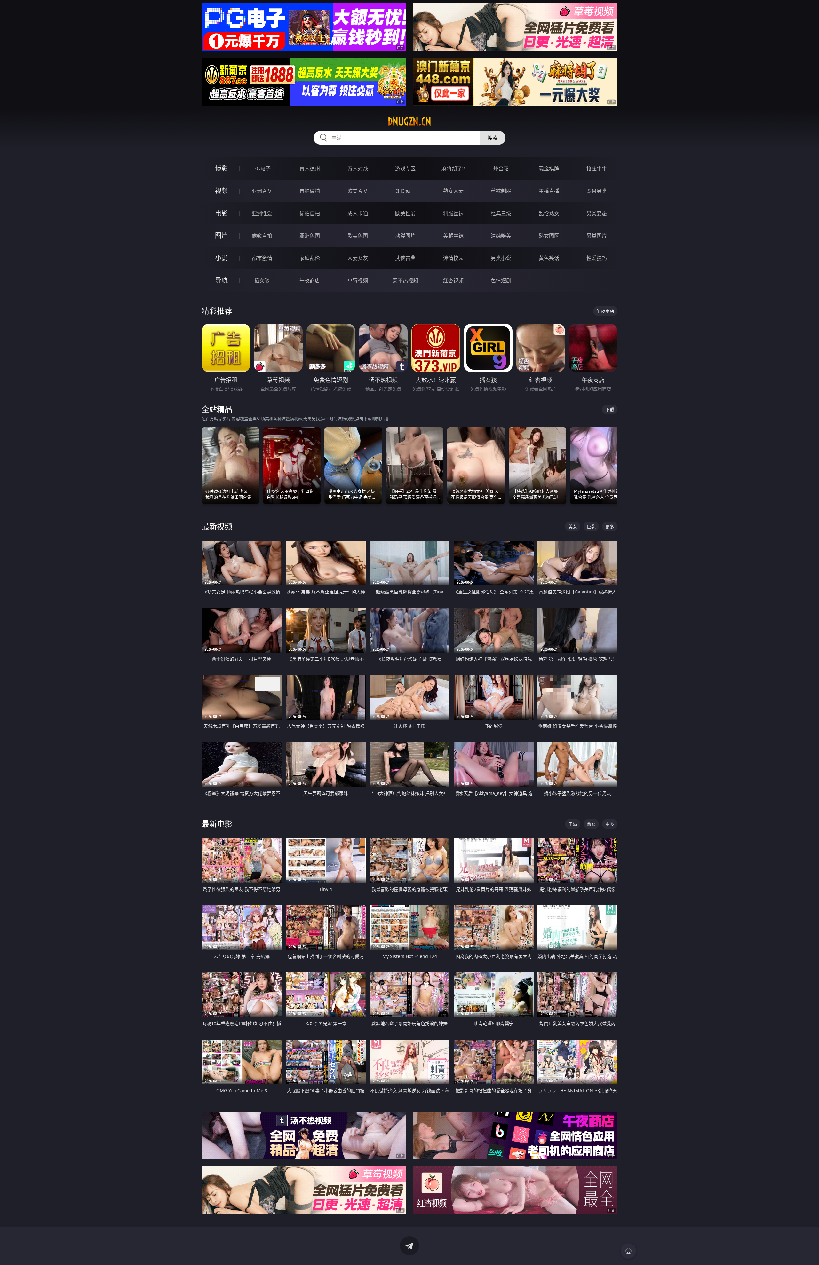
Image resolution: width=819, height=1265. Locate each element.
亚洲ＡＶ (262, 190)
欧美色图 (357, 235)
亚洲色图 (309, 235)
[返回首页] (628, 1251)
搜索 (493, 137)
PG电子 (262, 168)
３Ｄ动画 (405, 190)
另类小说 (501, 258)
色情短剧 (501, 280)
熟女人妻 (453, 190)
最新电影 (217, 823)
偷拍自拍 (309, 213)
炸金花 (501, 168)
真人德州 (309, 168)
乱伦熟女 (549, 213)
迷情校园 (453, 258)
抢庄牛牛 (596, 168)
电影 (221, 213)
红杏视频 (453, 280)
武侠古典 (405, 258)
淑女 (591, 824)
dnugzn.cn (409, 121)
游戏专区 (405, 168)
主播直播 (549, 190)
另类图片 (596, 235)
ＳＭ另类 (596, 190)
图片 (221, 235)
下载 (609, 409)
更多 (609, 526)
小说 (221, 258)
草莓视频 (357, 280)
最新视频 (217, 526)
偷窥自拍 (262, 235)
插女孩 (262, 280)
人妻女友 (357, 258)
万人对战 (357, 168)
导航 (221, 280)
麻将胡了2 (453, 168)
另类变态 (596, 213)
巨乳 (591, 526)
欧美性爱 (405, 213)
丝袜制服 (501, 190)
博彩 (221, 168)
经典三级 (501, 213)
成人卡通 (357, 213)
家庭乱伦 (309, 258)
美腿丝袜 (453, 235)
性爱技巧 (596, 258)
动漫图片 (405, 235)
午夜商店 (309, 280)
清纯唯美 (501, 235)
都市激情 (262, 258)
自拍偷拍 (309, 190)
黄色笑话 (549, 258)
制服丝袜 (453, 213)
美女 (572, 526)
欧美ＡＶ (357, 190)
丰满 (572, 824)
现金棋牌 (549, 168)
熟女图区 (549, 235)
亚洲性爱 (262, 213)
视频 (221, 190)
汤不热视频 (405, 280)
